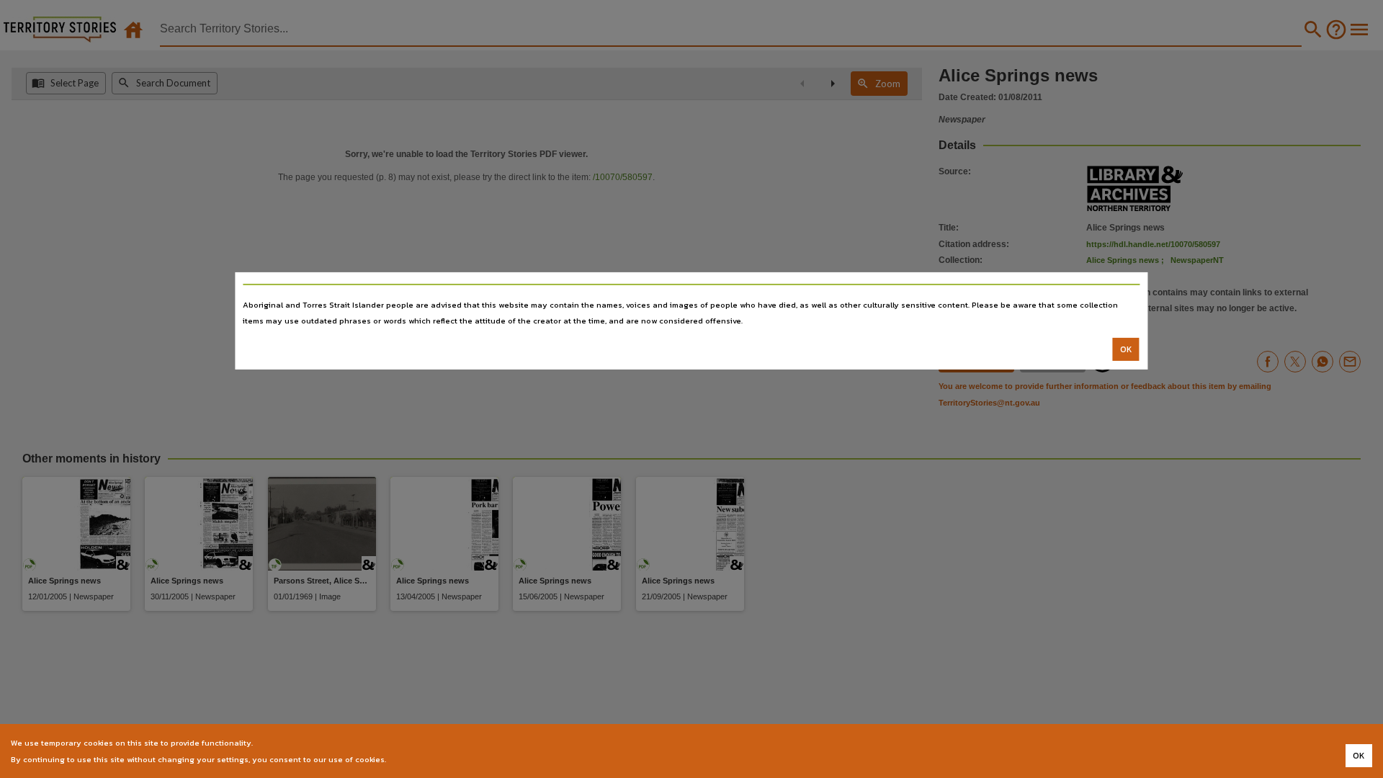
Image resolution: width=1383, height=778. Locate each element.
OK (1126, 349)
